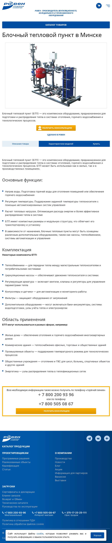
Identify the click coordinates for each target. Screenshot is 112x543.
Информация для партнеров (71, 473)
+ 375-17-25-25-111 (75, 512)
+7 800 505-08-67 (45, 512)
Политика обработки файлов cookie (23, 524)
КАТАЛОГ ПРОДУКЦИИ (16, 446)
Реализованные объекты (16, 462)
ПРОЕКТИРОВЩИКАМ (15, 453)
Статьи (6, 469)
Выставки (60, 480)
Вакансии (60, 476)
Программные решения (15, 458)
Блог (57, 465)
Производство (63, 458)
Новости (60, 462)
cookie (40, 533)
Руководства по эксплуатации (19, 506)
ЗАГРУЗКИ (8, 486)
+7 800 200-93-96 (15, 512)
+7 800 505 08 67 (56, 404)
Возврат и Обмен (12, 499)
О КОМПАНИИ (63, 453)
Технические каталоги (15, 502)
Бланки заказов (11, 495)
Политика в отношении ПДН (18, 520)
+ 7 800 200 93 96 (56, 394)
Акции (58, 469)
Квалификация (10, 465)
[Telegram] (89, 438)
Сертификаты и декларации (18, 491)
